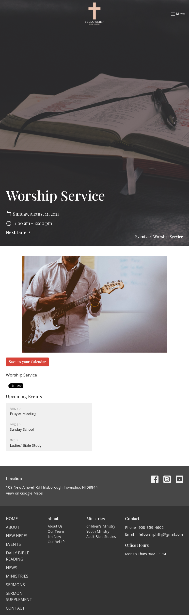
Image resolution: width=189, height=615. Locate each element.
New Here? (17, 535)
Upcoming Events (24, 396)
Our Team (56, 531)
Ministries (17, 576)
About (13, 527)
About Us (55, 526)
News (11, 567)
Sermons (15, 584)
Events (141, 236)
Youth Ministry (97, 531)
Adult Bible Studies (101, 536)
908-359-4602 (151, 527)
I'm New (54, 536)
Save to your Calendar (27, 361)
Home (12, 518)
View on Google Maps (24, 493)
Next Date (16, 232)
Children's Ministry (100, 526)
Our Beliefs (56, 541)
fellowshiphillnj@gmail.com (161, 534)
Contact (15, 608)
